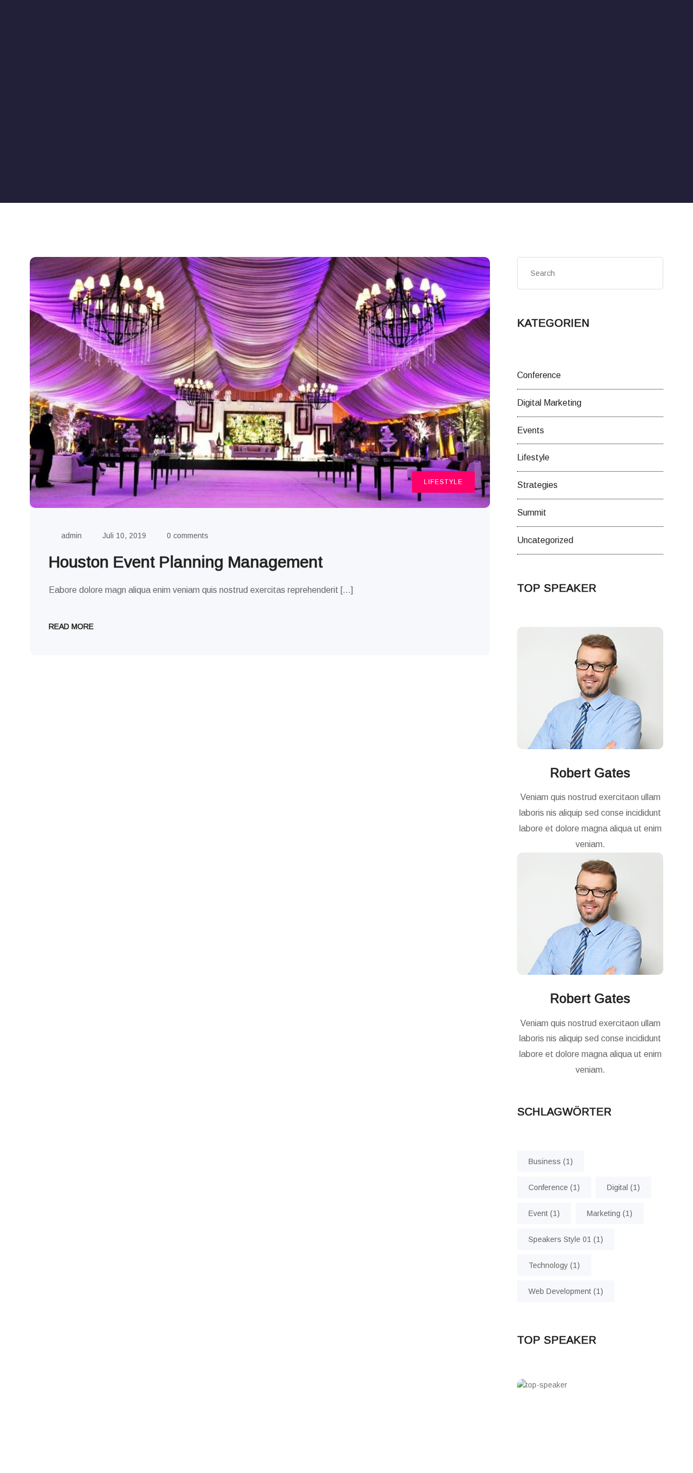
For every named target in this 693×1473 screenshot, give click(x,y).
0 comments (187, 535)
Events (530, 430)
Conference (539, 375)
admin (71, 535)
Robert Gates (590, 772)
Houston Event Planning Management (186, 562)
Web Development (565, 1291)
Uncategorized (545, 540)
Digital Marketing (549, 402)
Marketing (609, 1213)
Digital (623, 1187)
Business (550, 1161)
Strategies (537, 485)
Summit (531, 512)
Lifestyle (443, 482)
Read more (71, 626)
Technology (554, 1265)
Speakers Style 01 (565, 1239)
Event (544, 1213)
